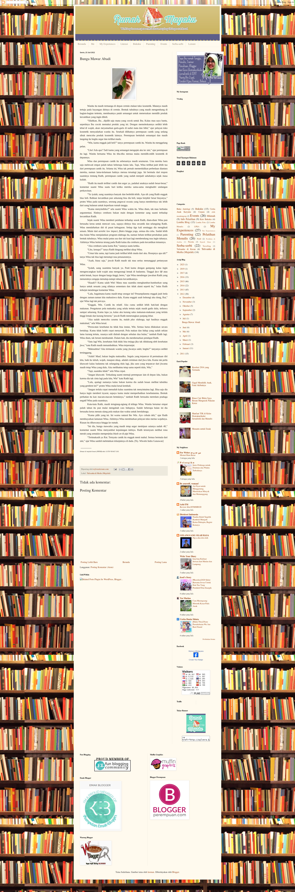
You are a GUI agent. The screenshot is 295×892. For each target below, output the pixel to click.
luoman (151, 872)
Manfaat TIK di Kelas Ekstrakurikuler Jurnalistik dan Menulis (202, 416)
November (187, 301)
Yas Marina (185, 598)
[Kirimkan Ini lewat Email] (120, 469)
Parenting (150, 43)
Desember (187, 297)
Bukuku (137, 43)
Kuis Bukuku (206, 219)
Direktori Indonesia (189, 514)
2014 (182, 285)
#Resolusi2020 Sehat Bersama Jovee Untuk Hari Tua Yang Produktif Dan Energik (202, 583)
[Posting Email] (115, 469)
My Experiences (107, 43)
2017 (182, 272)
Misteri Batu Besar (187, 455)
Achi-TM (184, 504)
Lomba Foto (201, 222)
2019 (182, 268)
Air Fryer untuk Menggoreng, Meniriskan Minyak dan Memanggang (201, 490)
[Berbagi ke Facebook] (129, 469)
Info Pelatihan (188, 219)
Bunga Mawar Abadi (191, 322)
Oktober (186, 305)
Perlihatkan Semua (209, 639)
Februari (187, 344)
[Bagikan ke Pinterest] (132, 469)
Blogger (175, 872)
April (185, 335)
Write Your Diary (188, 556)
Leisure (192, 43)
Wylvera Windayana (196, 651)
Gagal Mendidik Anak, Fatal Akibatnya (202, 384)
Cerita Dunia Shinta (189, 619)
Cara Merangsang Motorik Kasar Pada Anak (201, 603)
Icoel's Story (185, 577)
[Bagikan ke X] (126, 469)
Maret (185, 339)
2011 (182, 353)
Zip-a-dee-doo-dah (200, 537)
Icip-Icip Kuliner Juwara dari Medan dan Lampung (202, 561)
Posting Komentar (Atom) (102, 567)
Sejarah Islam (205, 242)
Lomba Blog (183, 222)
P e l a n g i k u (187, 462)
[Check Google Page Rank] (183, 150)
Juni (185, 327)
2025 (182, 264)
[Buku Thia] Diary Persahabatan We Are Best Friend (201, 624)
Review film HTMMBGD (190, 507)
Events (164, 43)
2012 (182, 293)
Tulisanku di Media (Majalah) (98, 473)
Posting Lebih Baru (89, 562)
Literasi (124, 43)
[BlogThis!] (123, 469)
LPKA (196, 226)
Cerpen (201, 211)
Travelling (207, 246)
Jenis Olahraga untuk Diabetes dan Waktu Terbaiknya (201, 468)
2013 (182, 289)
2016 (182, 277)
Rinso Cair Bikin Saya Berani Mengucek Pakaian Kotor (203, 401)
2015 (182, 281)
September (188, 310)
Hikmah (211, 216)
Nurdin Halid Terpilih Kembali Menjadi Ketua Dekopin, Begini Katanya (202, 521)
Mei (185, 331)
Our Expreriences (208, 231)
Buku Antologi (183, 208)
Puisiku (191, 242)
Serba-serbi (177, 43)
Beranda (82, 43)
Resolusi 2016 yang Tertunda (200, 368)
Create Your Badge (196, 660)
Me (92, 43)
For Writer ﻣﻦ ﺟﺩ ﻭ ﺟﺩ (190, 452)
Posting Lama (161, 562)
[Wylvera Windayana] (195, 656)
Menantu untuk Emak (201, 428)
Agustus (186, 314)
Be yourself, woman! (189, 483)
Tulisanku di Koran (186, 249)
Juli (184, 318)
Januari (186, 348)
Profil (199, 238)
